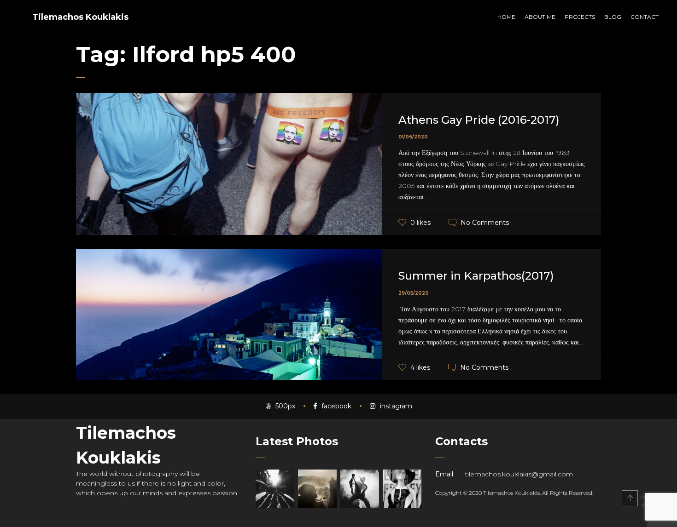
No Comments (485, 222)
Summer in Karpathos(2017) (476, 275)
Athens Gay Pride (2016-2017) (479, 119)
